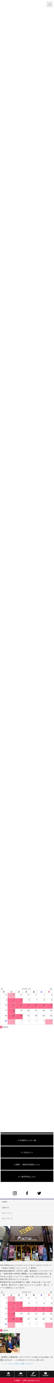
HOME (4, 1202)
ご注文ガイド (27, 1152)
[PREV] (2, 989)
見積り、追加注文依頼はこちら (27, 1165)
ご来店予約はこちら (27, 1177)
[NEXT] (50, 989)
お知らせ (5, 1207)
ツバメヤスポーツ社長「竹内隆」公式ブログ (18, 1364)
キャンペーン (7, 1213)
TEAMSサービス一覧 (27, 1140)
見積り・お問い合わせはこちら (27, 1380)
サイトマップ (7, 1219)
